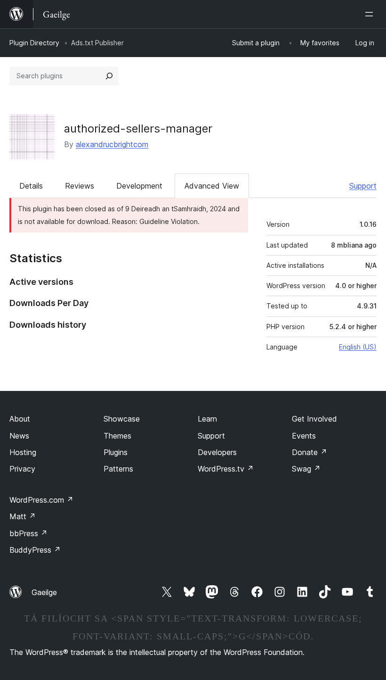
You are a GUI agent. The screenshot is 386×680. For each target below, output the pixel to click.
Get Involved (314, 418)
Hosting (22, 452)
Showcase (122, 418)
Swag (306, 468)
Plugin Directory (34, 43)
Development (139, 186)
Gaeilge (44, 592)
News (19, 435)
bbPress (28, 533)
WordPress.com (41, 500)
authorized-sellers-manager (138, 128)
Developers (217, 452)
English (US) (358, 347)
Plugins (116, 452)
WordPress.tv (226, 468)
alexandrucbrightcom (112, 144)
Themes (117, 435)
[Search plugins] (109, 75)
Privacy (22, 468)
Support (363, 186)
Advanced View (212, 186)
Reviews (79, 186)
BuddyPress (35, 550)
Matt (22, 516)
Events (304, 435)
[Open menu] (371, 14)
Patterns (118, 468)
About (19, 418)
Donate (309, 452)
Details (31, 186)
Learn (207, 418)
